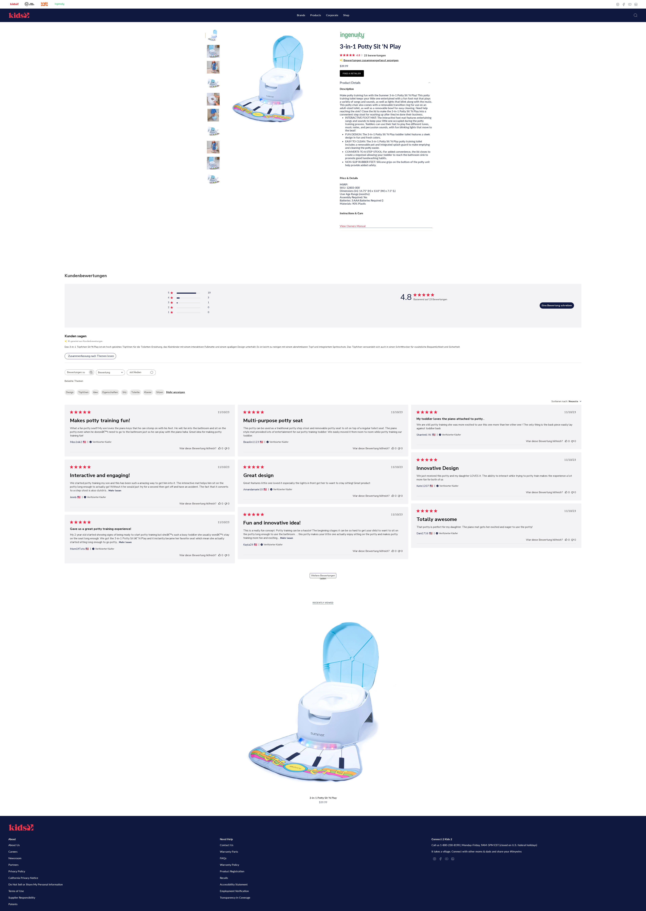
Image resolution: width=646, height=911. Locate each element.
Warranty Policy (229, 864)
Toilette (135, 392)
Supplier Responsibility (21, 897)
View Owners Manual (353, 225)
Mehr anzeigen (175, 392)
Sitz (124, 392)
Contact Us (226, 845)
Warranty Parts (229, 851)
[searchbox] (76, 372)
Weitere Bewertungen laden (323, 576)
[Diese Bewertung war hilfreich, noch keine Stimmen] (219, 448)
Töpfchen (83, 392)
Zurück (223, 79)
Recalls (224, 877)
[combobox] (110, 372)
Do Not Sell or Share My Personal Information (35, 884)
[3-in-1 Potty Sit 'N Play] (323, 702)
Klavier (148, 392)
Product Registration (232, 871)
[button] (301, 15)
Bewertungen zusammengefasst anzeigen (371, 60)
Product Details (350, 82)
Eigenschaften (110, 392)
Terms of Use (16, 890)
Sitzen (159, 392)
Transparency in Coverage (235, 897)
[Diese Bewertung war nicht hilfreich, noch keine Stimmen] (226, 448)
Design (70, 392)
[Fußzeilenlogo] (21, 827)
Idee (95, 392)
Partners (13, 864)
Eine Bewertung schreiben (557, 305)
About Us (14, 845)
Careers (12, 851)
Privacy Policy (16, 871)
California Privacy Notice (23, 877)
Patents (12, 904)
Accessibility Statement (234, 884)
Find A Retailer (352, 73)
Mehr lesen (115, 490)
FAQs (223, 858)
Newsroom (14, 858)
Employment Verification (234, 890)
